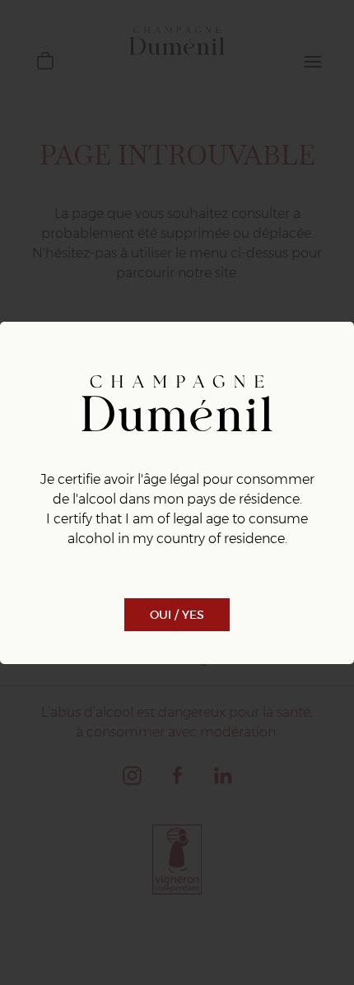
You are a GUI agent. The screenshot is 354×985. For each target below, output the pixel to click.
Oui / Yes (177, 614)
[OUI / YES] (177, 596)
